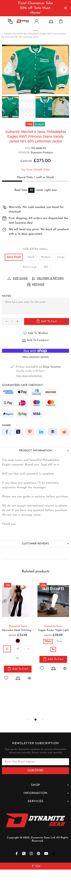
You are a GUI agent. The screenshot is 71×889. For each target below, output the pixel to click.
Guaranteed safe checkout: (22, 385)
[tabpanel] (18, 635)
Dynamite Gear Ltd (23, 21)
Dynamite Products (42, 152)
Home (35, 31)
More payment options (35, 357)
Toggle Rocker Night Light (53, 630)
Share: (6, 425)
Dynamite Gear (18, 626)
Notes (6, 296)
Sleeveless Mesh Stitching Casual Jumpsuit (18, 630)
